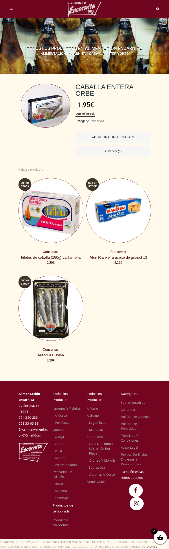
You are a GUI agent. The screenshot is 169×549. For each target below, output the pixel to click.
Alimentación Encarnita (63, 54)
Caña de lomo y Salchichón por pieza (101, 448)
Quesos (58, 429)
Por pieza (62, 422)
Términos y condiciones (130, 437)
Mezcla (60, 457)
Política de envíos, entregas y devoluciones (135, 459)
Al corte (61, 415)
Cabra (59, 443)
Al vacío (92, 408)
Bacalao (60, 483)
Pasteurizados (66, 464)
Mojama (61, 490)
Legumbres (97, 422)
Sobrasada (97, 467)
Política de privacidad (129, 426)
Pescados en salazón (62, 474)
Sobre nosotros (133, 402)
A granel (93, 415)
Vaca (58, 450)
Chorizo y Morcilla (102, 460)
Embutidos (95, 436)
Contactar (128, 409)
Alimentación (96, 481)
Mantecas (96, 429)
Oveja (59, 436)
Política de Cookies (135, 416)
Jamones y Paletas (67, 408)
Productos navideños (61, 522)
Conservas (97, 121)
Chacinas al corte (102, 474)
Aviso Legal (129, 447)
